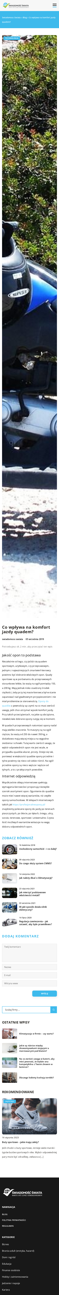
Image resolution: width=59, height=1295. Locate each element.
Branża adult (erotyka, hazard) (18, 1250)
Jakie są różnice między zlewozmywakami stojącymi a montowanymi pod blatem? (34, 1048)
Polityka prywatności (14, 1220)
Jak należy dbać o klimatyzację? (35, 877)
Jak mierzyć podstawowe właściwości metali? (32, 894)
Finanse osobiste (11, 1270)
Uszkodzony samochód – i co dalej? (38, 849)
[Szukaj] (53, 1009)
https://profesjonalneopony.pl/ (28, 804)
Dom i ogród (8, 1257)
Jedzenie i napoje (11, 1283)
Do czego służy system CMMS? (35, 863)
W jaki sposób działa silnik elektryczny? (33, 908)
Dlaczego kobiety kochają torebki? (36, 1077)
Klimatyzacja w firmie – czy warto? (36, 1033)
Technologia (11, 38)
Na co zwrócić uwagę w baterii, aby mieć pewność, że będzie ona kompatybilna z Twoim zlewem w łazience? (36, 1063)
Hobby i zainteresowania (15, 1276)
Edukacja (7, 1263)
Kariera (6, 1289)
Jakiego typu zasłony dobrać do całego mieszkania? (29, 1142)
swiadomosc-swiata (12, 639)
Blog (4, 1214)
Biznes (5, 1244)
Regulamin (8, 1226)
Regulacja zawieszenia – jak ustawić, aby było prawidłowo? (35, 923)
